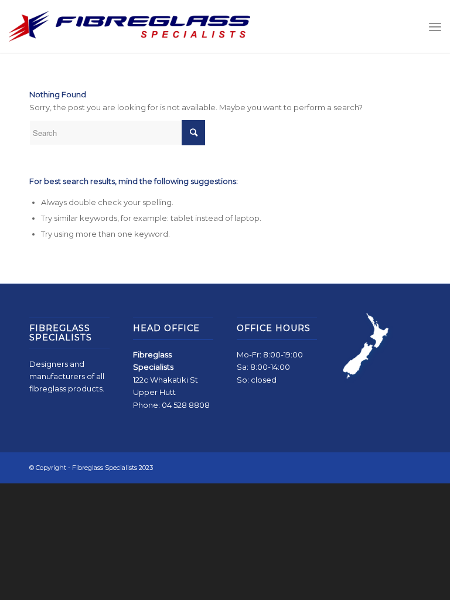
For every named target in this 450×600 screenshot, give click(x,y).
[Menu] (435, 26)
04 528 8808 (186, 405)
